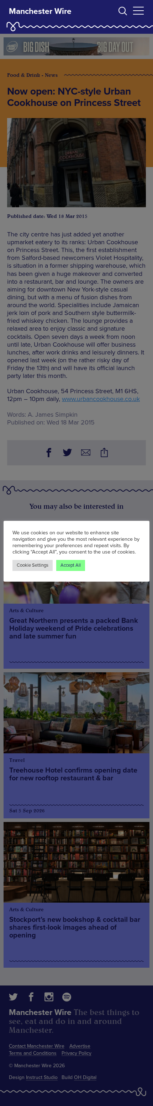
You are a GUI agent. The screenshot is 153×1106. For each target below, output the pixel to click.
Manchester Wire (40, 11)
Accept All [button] (70, 565)
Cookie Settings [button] (32, 565)
